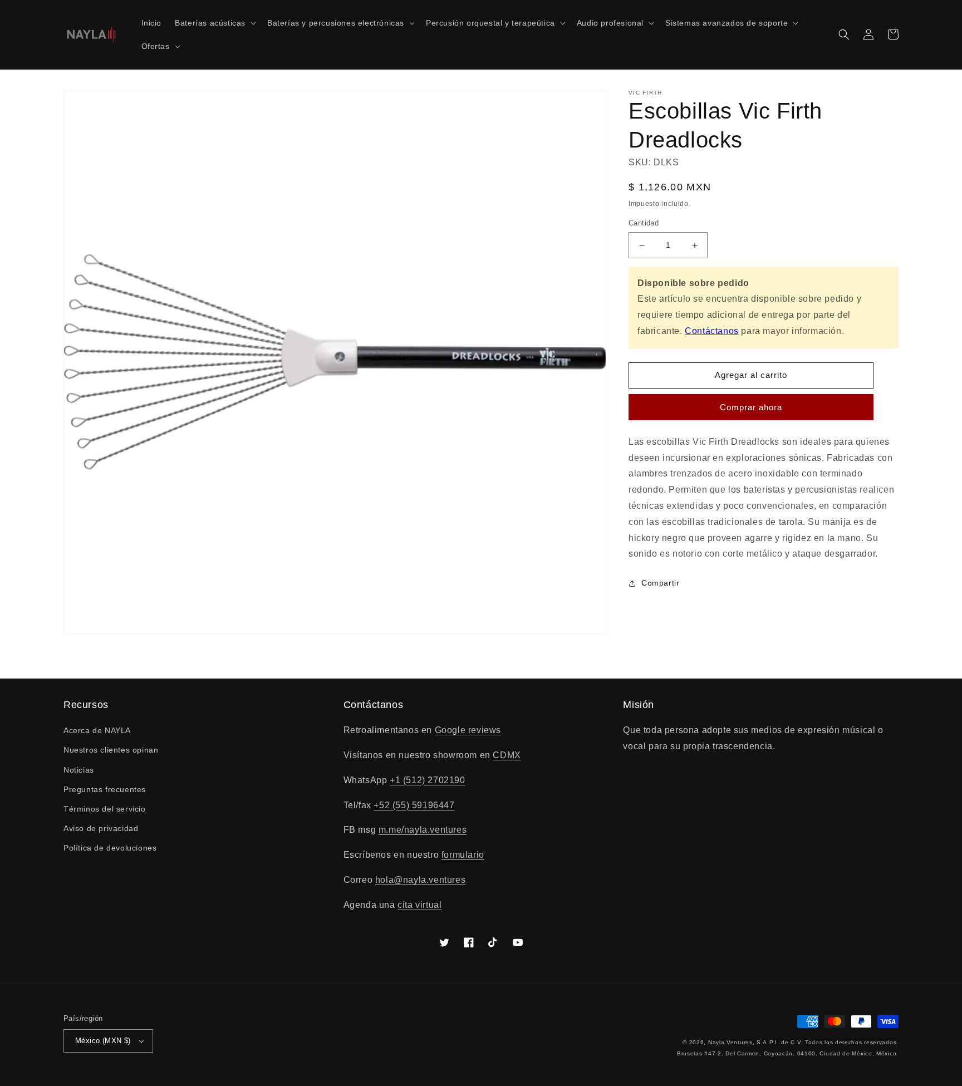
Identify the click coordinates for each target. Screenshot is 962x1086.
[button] (214, 23)
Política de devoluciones (109, 847)
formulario (462, 854)
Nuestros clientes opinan (110, 749)
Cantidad (644, 223)
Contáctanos (712, 331)
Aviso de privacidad (100, 828)
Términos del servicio (104, 808)
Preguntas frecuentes (104, 789)
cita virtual (419, 905)
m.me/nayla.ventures (423, 829)
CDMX (507, 755)
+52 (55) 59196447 (414, 805)
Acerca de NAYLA (97, 730)
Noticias (78, 769)
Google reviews (468, 730)
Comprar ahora (751, 407)
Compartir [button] (660, 583)
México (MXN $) (103, 1040)
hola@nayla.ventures (420, 879)
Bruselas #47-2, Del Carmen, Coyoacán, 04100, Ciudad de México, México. (788, 1053)
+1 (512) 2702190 (427, 780)
